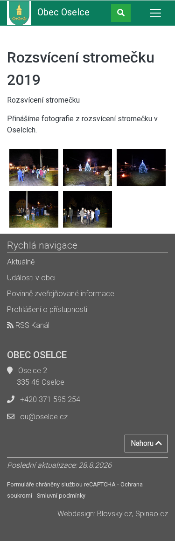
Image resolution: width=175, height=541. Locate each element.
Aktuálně (21, 261)
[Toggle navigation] (155, 13)
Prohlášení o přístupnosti (47, 309)
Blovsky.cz (114, 513)
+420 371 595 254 (50, 399)
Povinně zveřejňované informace (60, 293)
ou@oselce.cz (44, 416)
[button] (121, 13)
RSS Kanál (31, 325)
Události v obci (31, 277)
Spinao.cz (151, 513)
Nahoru (143, 443)
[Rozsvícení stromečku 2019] (33, 167)
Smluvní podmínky (61, 495)
